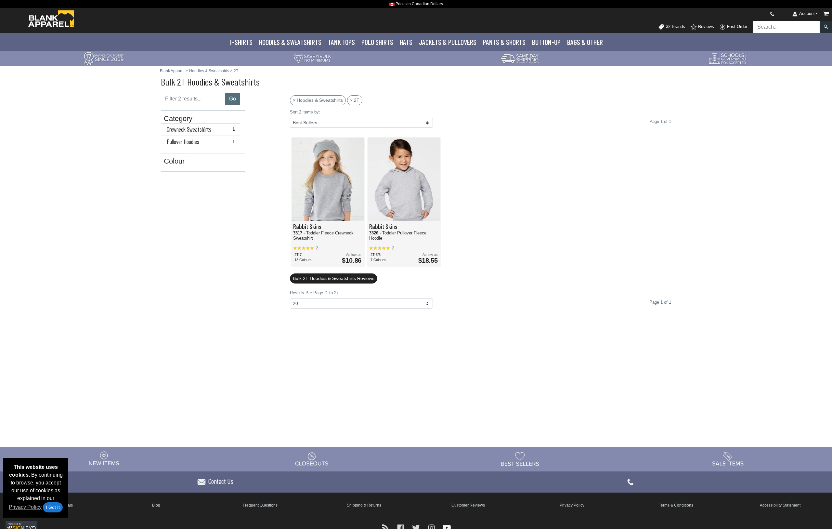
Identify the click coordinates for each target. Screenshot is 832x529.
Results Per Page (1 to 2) (314, 292)
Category (178, 118)
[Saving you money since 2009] (104, 58)
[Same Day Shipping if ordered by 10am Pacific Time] (520, 58)
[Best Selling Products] (520, 458)
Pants (504, 42)
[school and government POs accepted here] (728, 58)
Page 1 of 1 (660, 302)
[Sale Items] (728, 458)
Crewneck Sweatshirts (201, 129)
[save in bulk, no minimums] (312, 58)
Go (232, 98)
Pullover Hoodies (201, 141)
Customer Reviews (468, 505)
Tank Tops (341, 42)
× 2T (354, 100)
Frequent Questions (260, 505)
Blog (156, 505)
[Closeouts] (312, 458)
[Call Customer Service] (756, 14)
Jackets (447, 42)
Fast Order (736, 26)
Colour (174, 161)
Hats (406, 42)
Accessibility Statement (780, 505)
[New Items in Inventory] (104, 458)
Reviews (705, 26)
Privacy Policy (25, 507)
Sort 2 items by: (305, 112)
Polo (377, 42)
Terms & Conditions (676, 505)
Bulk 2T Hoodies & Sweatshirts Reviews (333, 278)
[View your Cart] (826, 14)
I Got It (53, 507)
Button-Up (546, 42)
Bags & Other (585, 42)
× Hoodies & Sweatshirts (318, 100)
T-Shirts (241, 42)
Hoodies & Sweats (290, 42)
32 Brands (675, 26)
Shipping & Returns (364, 505)
